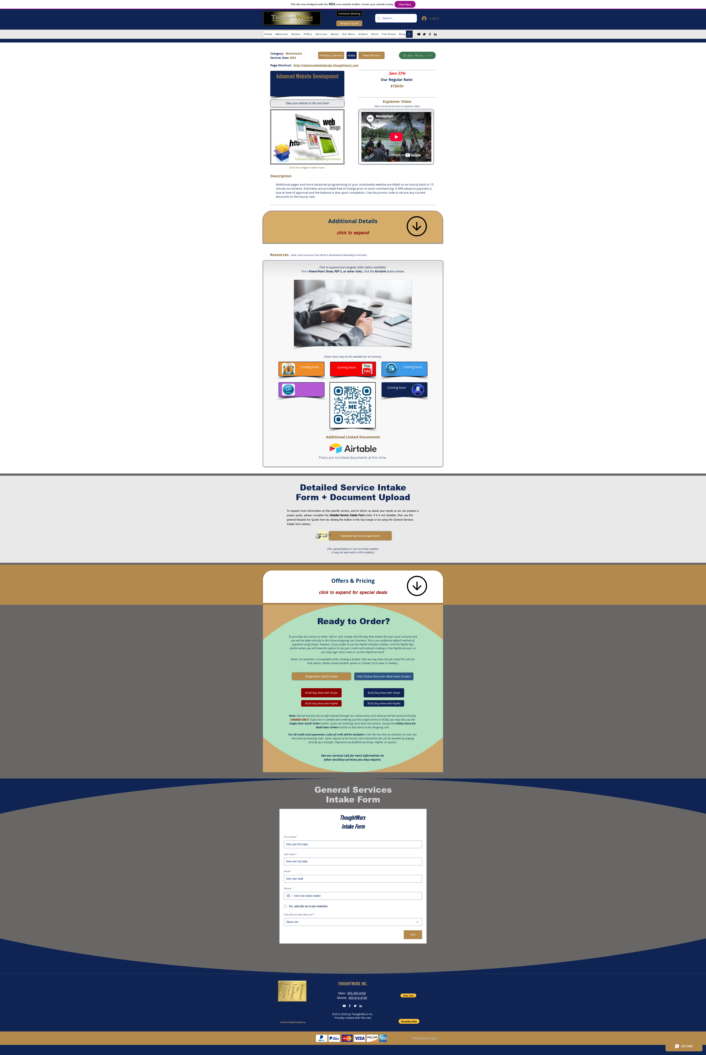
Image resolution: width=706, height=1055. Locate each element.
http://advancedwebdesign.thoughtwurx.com (325, 65)
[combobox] (353, 922)
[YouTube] (419, 34)
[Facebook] (430, 34)
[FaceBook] (350, 1006)
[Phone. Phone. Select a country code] (290, 896)
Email (288, 871)
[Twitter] (424, 34)
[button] (282, 34)
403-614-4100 (358, 998)
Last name (290, 854)
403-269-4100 (356, 993)
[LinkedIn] (435, 34)
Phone (288, 888)
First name (290, 837)
